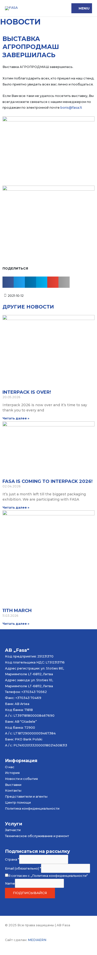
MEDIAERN (37, 940)
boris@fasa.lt (71, 107)
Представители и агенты (26, 796)
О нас (9, 767)
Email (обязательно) (23, 868)
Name (10, 883)
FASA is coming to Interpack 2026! (47, 481)
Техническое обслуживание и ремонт (37, 836)
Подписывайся (30, 893)
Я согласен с (48, 876)
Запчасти (13, 830)
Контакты (13, 790)
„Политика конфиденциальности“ (59, 876)
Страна (12, 859)
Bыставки (13, 785)
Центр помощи (18, 802)
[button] (8, 282)
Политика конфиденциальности (32, 808)
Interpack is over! (26, 392)
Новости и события (21, 779)
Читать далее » (15, 418)
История (12, 773)
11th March (17, 610)
